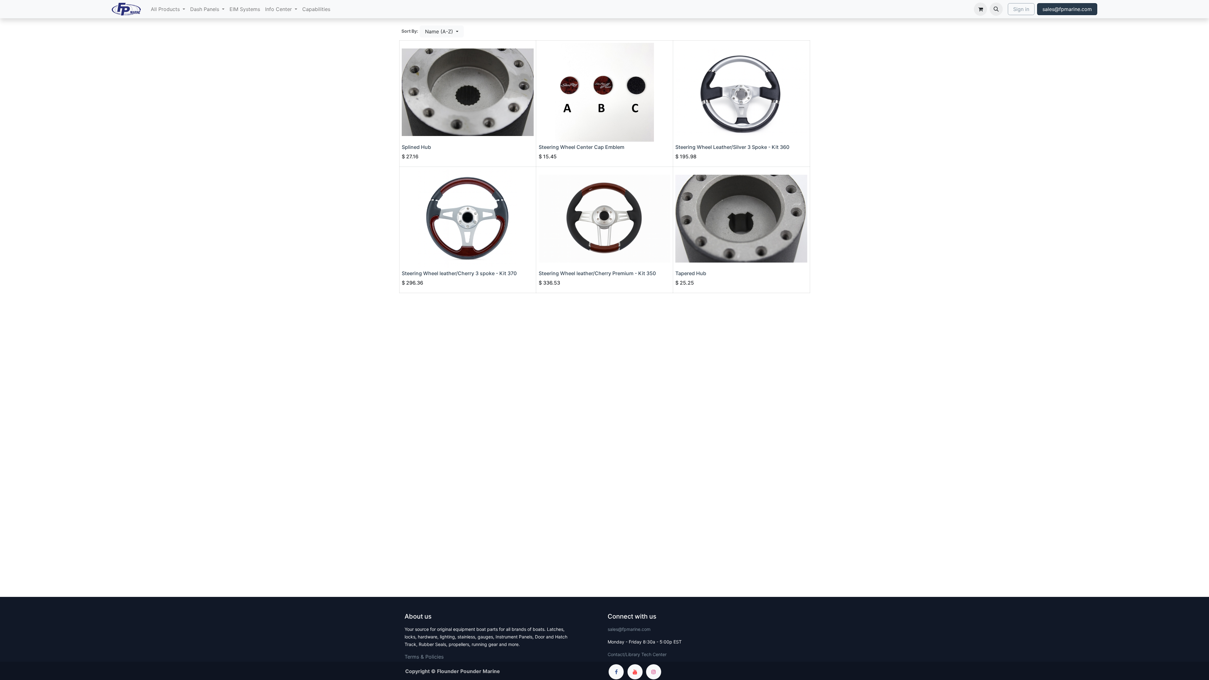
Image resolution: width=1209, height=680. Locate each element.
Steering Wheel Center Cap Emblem (581, 147)
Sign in (1021, 9)
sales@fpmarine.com (1067, 9)
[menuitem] (168, 9)
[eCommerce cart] (980, 9)
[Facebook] (616, 671)
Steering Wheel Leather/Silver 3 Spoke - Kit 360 (732, 147)
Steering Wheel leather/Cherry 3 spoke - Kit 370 (459, 273)
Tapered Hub (690, 273)
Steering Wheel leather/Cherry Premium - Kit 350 (597, 273)
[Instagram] (653, 671)
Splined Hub (416, 147)
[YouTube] (635, 671)
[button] (996, 9)
